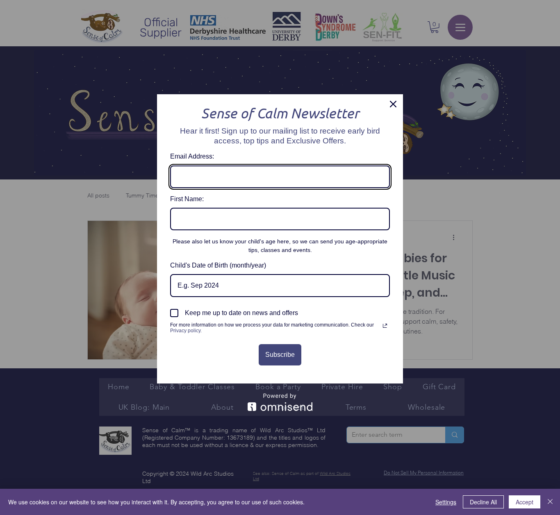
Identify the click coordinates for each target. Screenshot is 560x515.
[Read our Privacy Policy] (385, 326)
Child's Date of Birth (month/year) (218, 265)
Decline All (483, 502)
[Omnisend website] (280, 402)
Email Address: (192, 156)
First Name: (187, 198)
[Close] (393, 104)
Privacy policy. (186, 331)
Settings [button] (445, 502)
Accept (524, 502)
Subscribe (280, 354)
